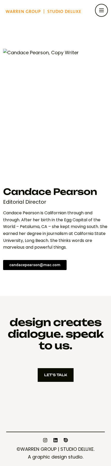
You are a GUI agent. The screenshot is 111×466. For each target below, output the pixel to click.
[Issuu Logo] (65, 440)
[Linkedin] (55, 440)
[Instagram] (45, 440)
